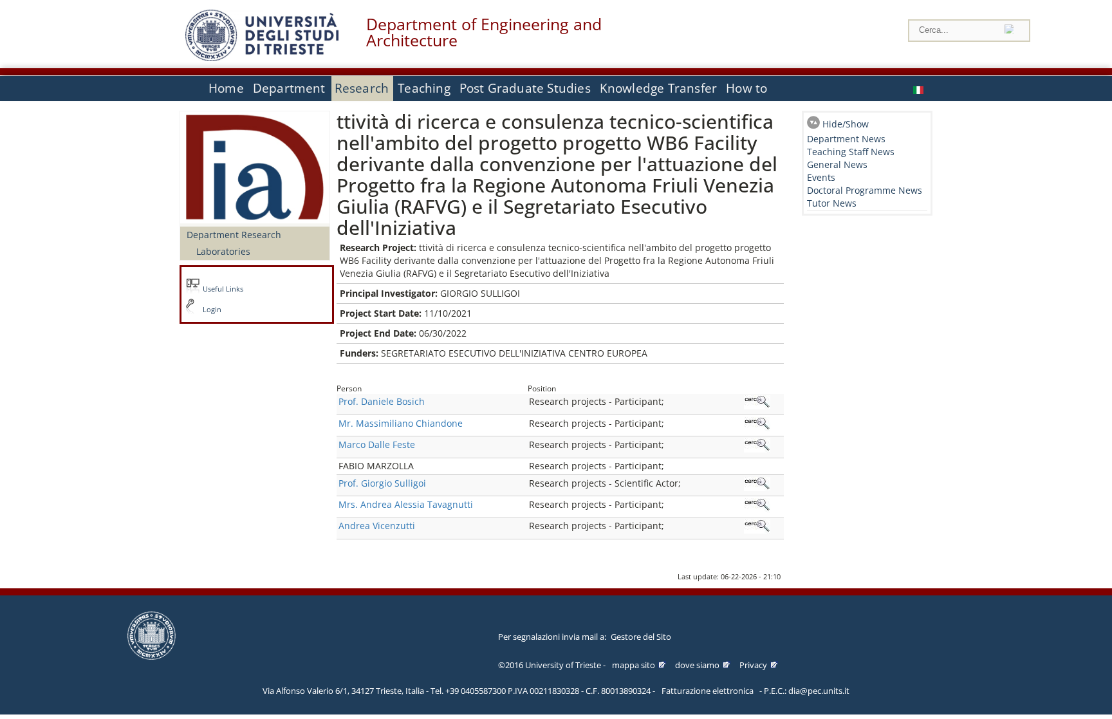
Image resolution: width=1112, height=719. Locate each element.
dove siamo (697, 665)
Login (212, 309)
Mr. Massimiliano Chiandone (400, 423)
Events (821, 177)
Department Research (234, 235)
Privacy (753, 665)
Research (362, 88)
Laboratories (223, 251)
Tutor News (832, 203)
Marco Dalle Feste (376, 444)
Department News (846, 139)
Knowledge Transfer (658, 88)
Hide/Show (845, 124)
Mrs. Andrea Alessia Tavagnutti (405, 504)
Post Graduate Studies (525, 88)
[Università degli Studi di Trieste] (261, 57)
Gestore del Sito (641, 636)
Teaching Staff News (850, 151)
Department (289, 88)
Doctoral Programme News (864, 190)
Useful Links (223, 289)
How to (746, 88)
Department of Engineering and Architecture (484, 32)
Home (226, 88)
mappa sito (633, 665)
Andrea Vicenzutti (376, 525)
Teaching (424, 88)
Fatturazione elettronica (708, 690)
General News (837, 164)
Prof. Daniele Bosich (381, 401)
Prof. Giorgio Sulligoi (382, 483)
